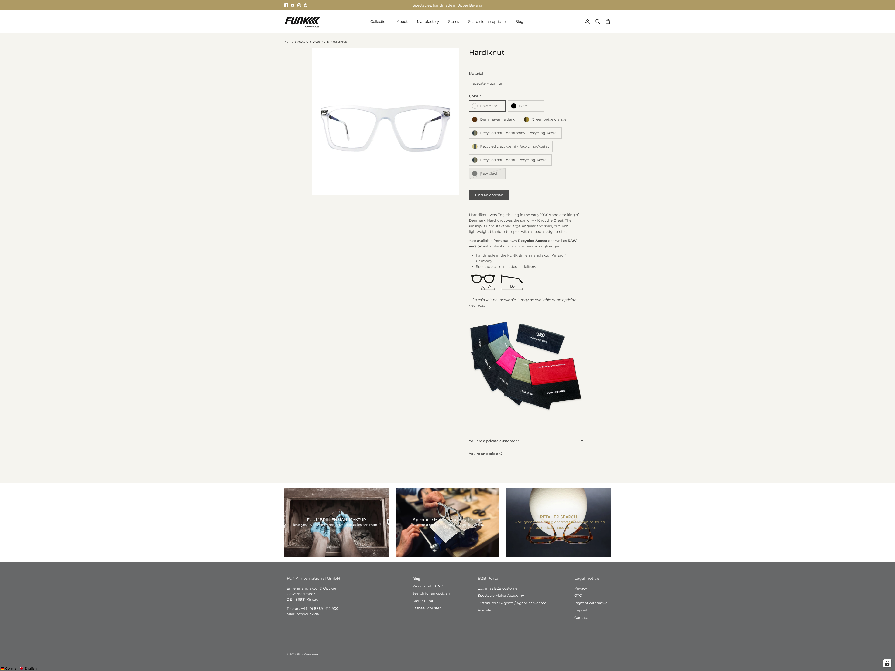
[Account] (586, 21)
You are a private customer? (494, 441)
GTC (578, 595)
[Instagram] (299, 5)
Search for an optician (487, 21)
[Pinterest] (305, 5)
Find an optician (489, 195)
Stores (405, 5)
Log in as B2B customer (498, 588)
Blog (519, 21)
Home (288, 41)
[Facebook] (286, 5)
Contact (581, 617)
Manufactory (428, 21)
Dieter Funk (320, 41)
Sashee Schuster (426, 608)
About (402, 21)
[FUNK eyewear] (302, 21)
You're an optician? (486, 453)
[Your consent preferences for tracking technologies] (887, 663)
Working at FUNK (427, 586)
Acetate (302, 41)
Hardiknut (340, 41)
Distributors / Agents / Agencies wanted (512, 603)
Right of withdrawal (591, 603)
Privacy (580, 588)
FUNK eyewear (307, 654)
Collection (379, 21)
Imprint (581, 610)
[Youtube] (292, 5)
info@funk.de (307, 614)
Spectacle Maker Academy (501, 595)
